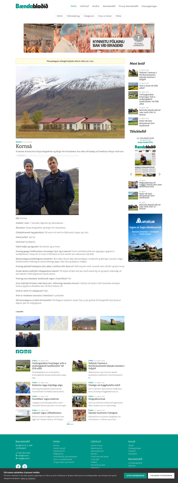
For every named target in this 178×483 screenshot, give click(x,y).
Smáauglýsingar (149, 6)
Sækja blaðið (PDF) (145, 142)
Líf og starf (95, 459)
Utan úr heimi (105, 16)
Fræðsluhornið (59, 451)
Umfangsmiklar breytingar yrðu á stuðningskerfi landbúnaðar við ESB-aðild (49, 366)
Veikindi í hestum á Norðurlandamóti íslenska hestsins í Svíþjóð (106, 366)
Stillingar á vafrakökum (161, 475)
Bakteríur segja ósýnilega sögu (47, 385)
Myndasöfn (132, 454)
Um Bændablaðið (135, 463)
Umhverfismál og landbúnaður (65, 457)
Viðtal (118, 16)
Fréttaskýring (73, 16)
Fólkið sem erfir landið (99, 457)
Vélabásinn (95, 468)
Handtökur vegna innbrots (45, 399)
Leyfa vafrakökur (135, 476)
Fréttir (74, 6)
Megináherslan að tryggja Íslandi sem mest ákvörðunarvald (150, 184)
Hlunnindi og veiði (98, 465)
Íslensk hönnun (97, 445)
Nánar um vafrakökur (28, 478)
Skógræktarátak (96, 399)
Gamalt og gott (59, 448)
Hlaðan (131, 445)
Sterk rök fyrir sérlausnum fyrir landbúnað (147, 123)
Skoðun (96, 6)
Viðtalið (94, 462)
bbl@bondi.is (23, 456)
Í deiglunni (89, 16)
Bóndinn (19, 142)
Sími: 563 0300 (24, 453)
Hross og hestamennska (62, 459)
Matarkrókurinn (96, 448)
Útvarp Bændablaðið (128, 6)
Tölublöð (131, 451)
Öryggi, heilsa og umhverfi (63, 462)
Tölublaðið (138, 131)
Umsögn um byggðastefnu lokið (104, 385)
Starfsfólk (131, 466)
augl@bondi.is (24, 458)
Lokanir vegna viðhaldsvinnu (46, 412)
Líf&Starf (84, 6)
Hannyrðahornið (97, 451)
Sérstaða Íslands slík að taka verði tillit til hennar (149, 112)
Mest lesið (137, 63)
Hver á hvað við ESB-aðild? (148, 86)
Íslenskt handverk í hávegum (102, 412)
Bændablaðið (109, 6)
